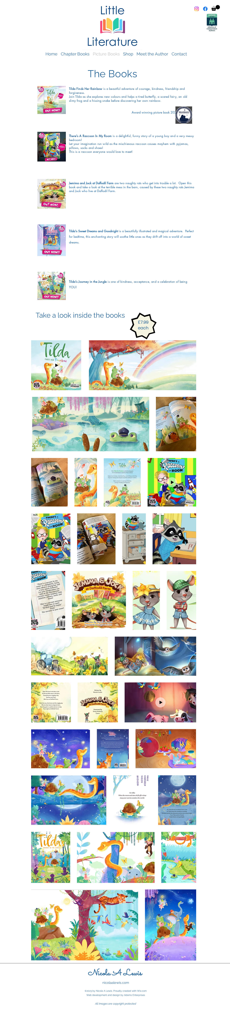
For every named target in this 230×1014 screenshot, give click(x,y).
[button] (215, 8)
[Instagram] (197, 9)
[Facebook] (205, 9)
